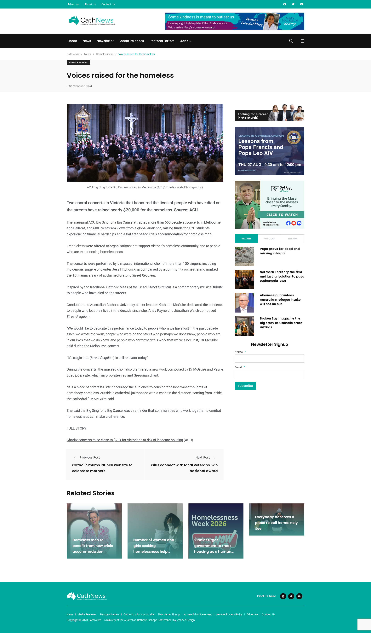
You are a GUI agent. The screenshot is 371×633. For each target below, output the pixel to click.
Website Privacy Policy (229, 614)
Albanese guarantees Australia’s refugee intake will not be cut (280, 299)
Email (240, 367)
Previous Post (90, 457)
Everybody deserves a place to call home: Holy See (276, 523)
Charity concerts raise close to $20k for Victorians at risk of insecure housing (125, 440)
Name (240, 352)
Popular (270, 238)
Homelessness (78, 62)
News (87, 41)
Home (72, 41)
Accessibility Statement (198, 614)
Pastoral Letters (162, 41)
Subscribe (245, 386)
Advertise (73, 4)
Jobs (184, 41)
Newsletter (105, 41)
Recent (246, 238)
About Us (90, 4)
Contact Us (108, 4)
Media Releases (131, 41)
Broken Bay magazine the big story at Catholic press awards (281, 322)
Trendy (293, 238)
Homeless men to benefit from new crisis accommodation (92, 546)
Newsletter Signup (169, 614)
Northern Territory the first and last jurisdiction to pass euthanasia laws (282, 276)
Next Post (203, 457)
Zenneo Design (186, 620)
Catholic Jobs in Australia (138, 614)
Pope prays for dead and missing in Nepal (280, 251)
